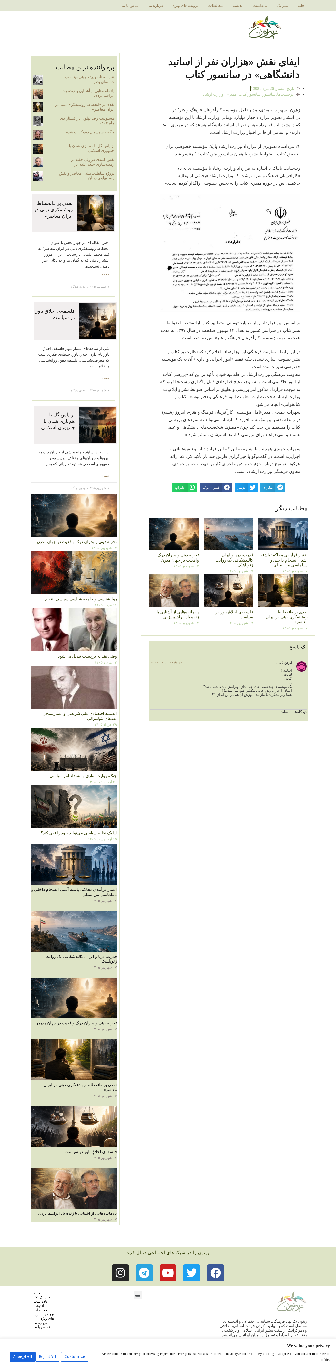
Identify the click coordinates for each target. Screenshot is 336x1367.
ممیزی (231, 94)
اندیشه (238, 5)
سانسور (268, 94)
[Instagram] (120, 1272)
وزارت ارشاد (213, 94)
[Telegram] (144, 1272)
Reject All (47, 1356)
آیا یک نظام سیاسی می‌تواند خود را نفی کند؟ (79, 833)
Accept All (22, 1356)
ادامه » (105, 274)
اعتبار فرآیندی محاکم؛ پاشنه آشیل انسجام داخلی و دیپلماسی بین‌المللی (284, 560)
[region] (168, 1352)
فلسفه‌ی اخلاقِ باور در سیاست (91, 1151)
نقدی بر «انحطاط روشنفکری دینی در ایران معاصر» (287, 617)
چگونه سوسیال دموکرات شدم (89, 132)
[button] (138, 1295)
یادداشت (260, 5)
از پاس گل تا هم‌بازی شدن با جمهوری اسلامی (91, 148)
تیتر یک (282, 5)
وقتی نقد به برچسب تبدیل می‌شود (87, 656)
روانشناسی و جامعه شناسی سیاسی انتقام (81, 599)
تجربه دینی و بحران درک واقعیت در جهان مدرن (178, 557)
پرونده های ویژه (185, 5)
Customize (74, 1356)
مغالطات (215, 5)
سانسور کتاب (249, 94)
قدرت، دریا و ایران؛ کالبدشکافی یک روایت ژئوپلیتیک (234, 560)
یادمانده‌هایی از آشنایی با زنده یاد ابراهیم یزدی (178, 614)
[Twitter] (191, 1272)
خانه (301, 5)
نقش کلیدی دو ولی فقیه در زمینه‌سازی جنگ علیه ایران (92, 161)
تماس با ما (130, 5)
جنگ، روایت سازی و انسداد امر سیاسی (83, 776)
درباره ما (156, 5)
